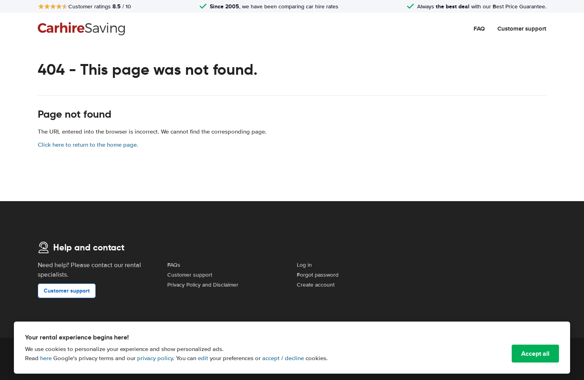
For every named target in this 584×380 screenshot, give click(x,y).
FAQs (173, 265)
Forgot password (317, 274)
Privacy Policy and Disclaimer (202, 284)
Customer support (521, 28)
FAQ (479, 28)
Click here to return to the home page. (88, 144)
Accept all (535, 353)
